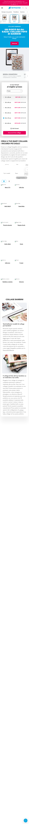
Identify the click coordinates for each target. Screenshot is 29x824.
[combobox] (14, 91)
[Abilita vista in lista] (9, 181)
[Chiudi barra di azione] (26, 2)
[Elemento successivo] (26, 12)
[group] (15, 181)
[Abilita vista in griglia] (4, 181)
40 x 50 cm (8, 107)
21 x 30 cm (8, 97)
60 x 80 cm (8, 123)
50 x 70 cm (8, 118)
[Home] (14, 8)
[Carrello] (26, 8)
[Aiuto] (25, 820)
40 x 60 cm (8, 113)
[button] (14, 128)
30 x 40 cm (8, 102)
